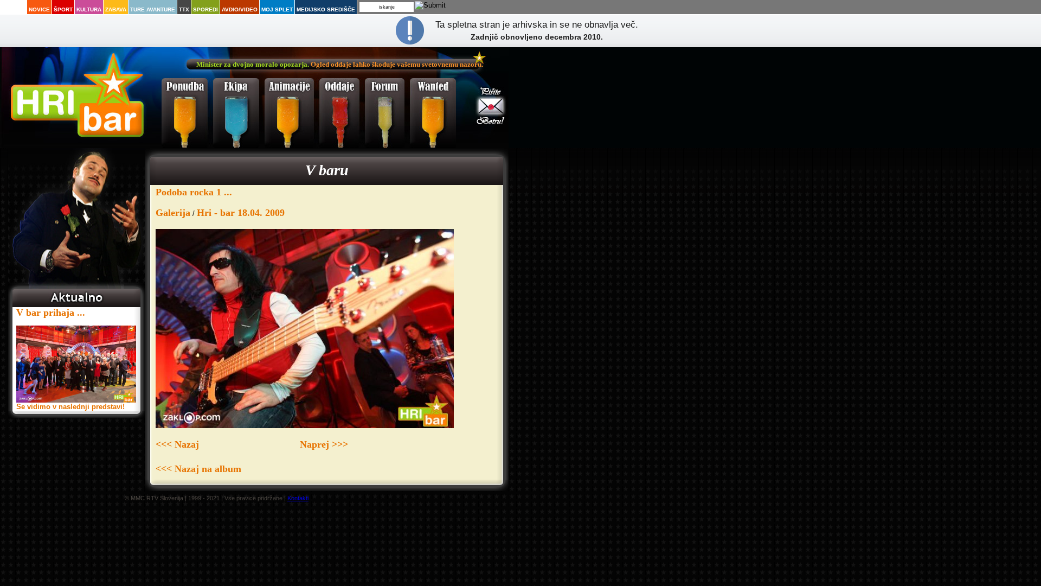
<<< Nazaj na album (198, 468)
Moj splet (277, 9)
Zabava (115, 9)
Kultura (88, 9)
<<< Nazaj (177, 444)
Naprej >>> (324, 444)
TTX (184, 9)
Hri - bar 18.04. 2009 (241, 212)
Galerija (173, 212)
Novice (39, 9)
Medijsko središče (326, 9)
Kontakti (298, 498)
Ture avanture (152, 9)
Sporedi (205, 9)
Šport (63, 9)
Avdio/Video (240, 9)
